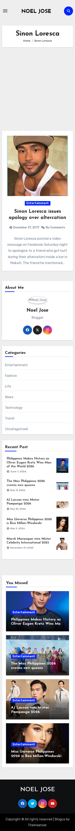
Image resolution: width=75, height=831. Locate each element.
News (9, 397)
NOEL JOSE (36, 11)
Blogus (60, 819)
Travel (9, 418)
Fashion (11, 376)
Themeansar (37, 825)
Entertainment (37, 203)
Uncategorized (16, 429)
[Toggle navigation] (5, 10)
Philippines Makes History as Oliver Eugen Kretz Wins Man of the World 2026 (29, 462)
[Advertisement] (37, 89)
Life (8, 386)
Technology (14, 408)
